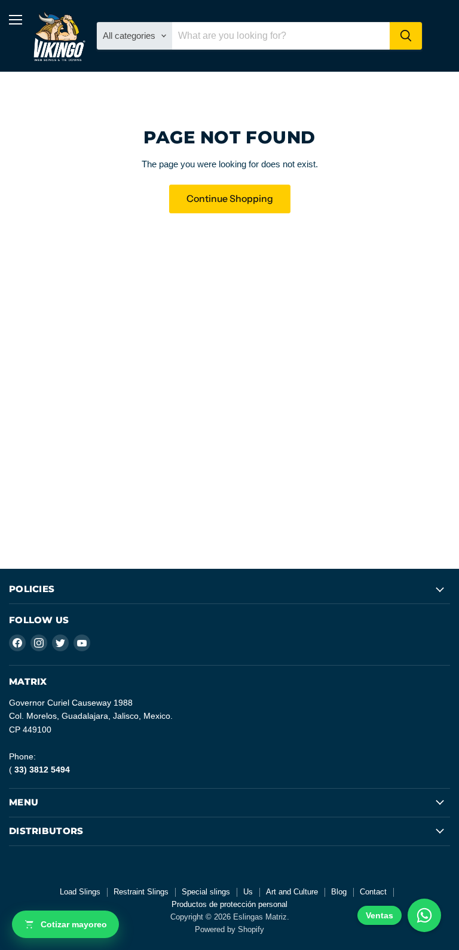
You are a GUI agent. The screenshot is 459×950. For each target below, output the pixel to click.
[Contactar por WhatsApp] (424, 915)
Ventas (379, 915)
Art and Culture (292, 891)
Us (248, 891)
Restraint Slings (141, 891)
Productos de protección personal (229, 904)
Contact (373, 891)
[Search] (406, 36)
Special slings (206, 891)
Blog (339, 891)
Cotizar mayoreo (74, 924)
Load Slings (80, 891)
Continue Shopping (229, 198)
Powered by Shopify (229, 929)
